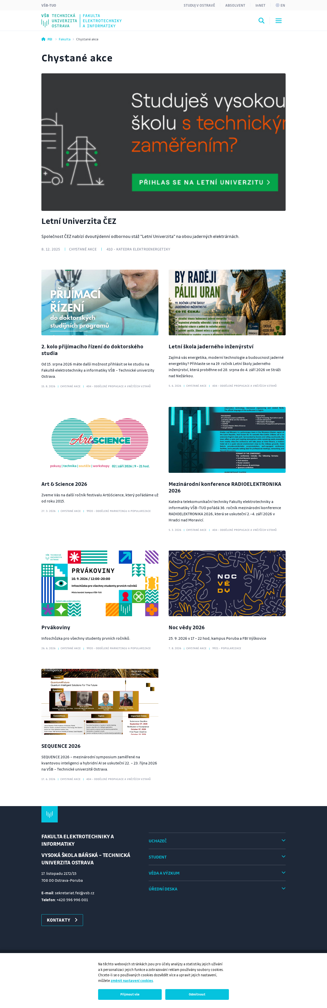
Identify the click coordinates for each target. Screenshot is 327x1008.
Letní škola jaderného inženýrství (211, 346)
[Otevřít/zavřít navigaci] (278, 20)
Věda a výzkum (164, 873)
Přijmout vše (129, 994)
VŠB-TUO (48, 5)
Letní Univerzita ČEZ (78, 221)
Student (158, 857)
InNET (260, 5)
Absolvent (235, 5)
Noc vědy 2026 (187, 627)
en (283, 5)
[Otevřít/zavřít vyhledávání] (262, 21)
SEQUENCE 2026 (60, 745)
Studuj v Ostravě (199, 5)
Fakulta (65, 39)
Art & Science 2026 (64, 483)
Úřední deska (163, 888)
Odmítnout (197, 994)
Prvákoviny (55, 627)
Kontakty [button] (58, 920)
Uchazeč (158, 840)
